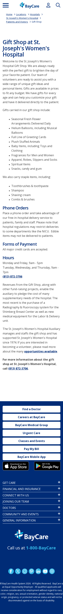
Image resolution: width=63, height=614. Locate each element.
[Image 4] (47, 465)
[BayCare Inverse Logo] (31, 535)
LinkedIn (38, 571)
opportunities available (40, 351)
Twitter (18, 571)
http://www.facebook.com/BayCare (11, 571)
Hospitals (35, 14)
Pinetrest (31, 571)
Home (9, 14)
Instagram (24, 571)
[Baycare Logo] (29, 5)
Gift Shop (37, 21)
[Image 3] (16, 465)
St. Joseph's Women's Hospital (22, 18)
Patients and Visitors (17, 21)
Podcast (52, 571)
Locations (21, 14)
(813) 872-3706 (12, 276)
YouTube (45, 571)
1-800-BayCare (41, 548)
